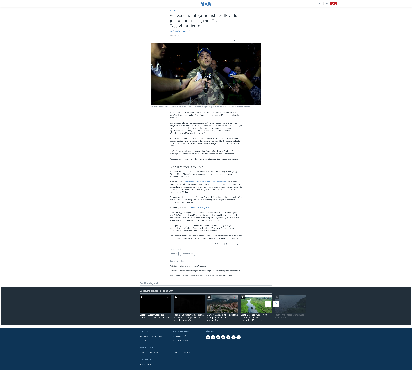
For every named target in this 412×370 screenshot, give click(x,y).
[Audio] (327, 3)
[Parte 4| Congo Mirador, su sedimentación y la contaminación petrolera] (256, 304)
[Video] (320, 3)
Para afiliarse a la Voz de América (153, 337)
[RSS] (223, 337)
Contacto (143, 341)
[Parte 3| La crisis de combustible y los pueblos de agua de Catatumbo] (222, 304)
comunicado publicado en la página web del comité (204, 182)
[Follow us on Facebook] (208, 337)
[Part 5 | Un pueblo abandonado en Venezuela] (290, 304)
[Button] (237, 40)
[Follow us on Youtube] (218, 337)
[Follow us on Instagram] (238, 337)
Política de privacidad (181, 341)
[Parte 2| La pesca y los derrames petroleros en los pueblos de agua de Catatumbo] (189, 304)
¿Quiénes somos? (179, 337)
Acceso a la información (149, 352)
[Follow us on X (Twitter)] (213, 337)
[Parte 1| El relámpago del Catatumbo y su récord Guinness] (155, 304)
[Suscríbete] (233, 337)
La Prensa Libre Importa (198, 207)
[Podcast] (228, 337)
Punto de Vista (145, 364)
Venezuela (174, 11)
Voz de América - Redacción (180, 31)
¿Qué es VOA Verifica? (181, 352)
